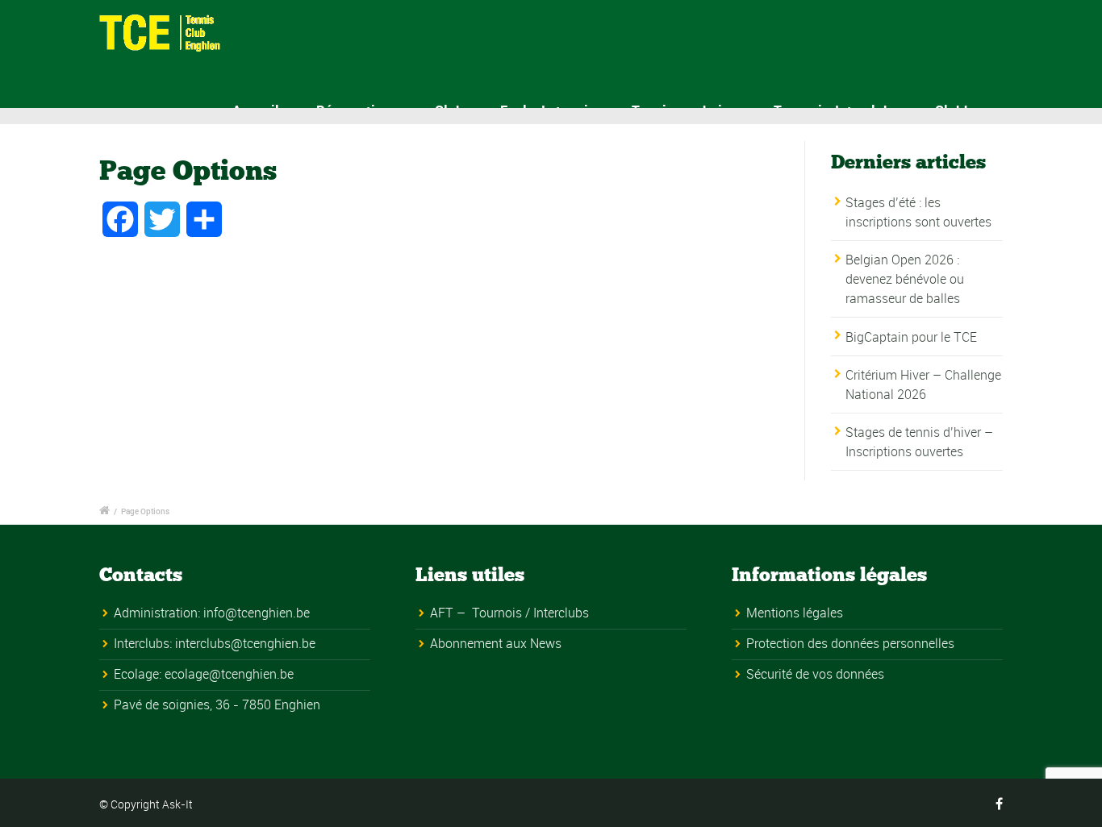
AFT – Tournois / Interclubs (509, 612)
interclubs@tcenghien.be (245, 643)
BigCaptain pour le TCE (911, 337)
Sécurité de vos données (815, 674)
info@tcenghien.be (256, 612)
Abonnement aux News (495, 643)
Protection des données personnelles (850, 643)
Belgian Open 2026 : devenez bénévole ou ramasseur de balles (904, 279)
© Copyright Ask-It (146, 804)
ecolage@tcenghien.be (229, 674)
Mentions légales (794, 612)
